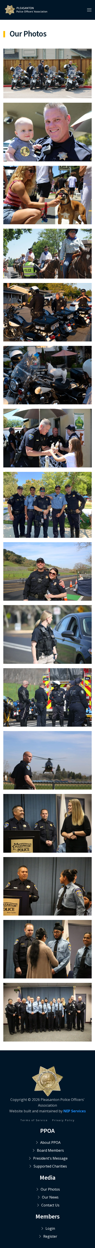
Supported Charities (50, 1166)
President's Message (50, 1158)
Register (50, 1236)
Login (50, 1228)
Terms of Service (34, 1120)
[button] (89, 10)
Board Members (50, 1150)
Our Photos (50, 1189)
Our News (50, 1197)
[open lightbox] (47, 73)
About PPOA (50, 1142)
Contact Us (50, 1205)
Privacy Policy (63, 1120)
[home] (26, 10)
